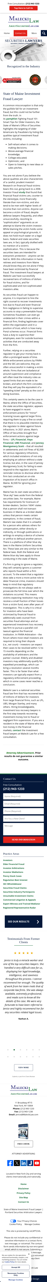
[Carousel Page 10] (27, 1057)
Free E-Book (23, 1144)
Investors (7, 860)
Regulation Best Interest (15, 880)
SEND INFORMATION (23, 839)
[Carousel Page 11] (33, 1057)
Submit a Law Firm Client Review (23, 1076)
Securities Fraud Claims (15, 888)
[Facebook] (10, 1163)
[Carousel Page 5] (33, 1050)
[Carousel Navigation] (23, 1053)
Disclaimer (23, 1188)
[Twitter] (17, 1163)
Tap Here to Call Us (23, 8)
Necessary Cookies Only (16, 1274)
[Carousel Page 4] (27, 1050)
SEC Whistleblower (12, 884)
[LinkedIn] (24, 1163)
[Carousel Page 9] (20, 1057)
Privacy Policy (23, 1193)
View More (23, 1067)
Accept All (15, 1267)
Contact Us (20, 33)
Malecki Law (32, 1267)
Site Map (23, 1197)
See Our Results (18, 921)
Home (7, 33)
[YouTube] (37, 1163)
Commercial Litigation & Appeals (19, 899)
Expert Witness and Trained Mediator (21, 903)
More (34, 33)
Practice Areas (11, 853)
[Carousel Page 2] (14, 1050)
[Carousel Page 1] (8, 1050)
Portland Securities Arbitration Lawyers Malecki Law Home (23, 21)
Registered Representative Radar (19, 907)
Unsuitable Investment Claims (18, 895)
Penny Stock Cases (12, 876)
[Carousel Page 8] (14, 1057)
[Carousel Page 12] (39, 1057)
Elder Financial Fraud (13, 864)
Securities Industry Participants (19, 892)
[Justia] (30, 1163)
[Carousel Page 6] (39, 1050)
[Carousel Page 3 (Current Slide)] (20, 1050)
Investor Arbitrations (13, 868)
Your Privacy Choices (27, 1221)
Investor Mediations (13, 872)
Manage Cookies (32, 1224)
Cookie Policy (15, 1224)
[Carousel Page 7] (8, 1057)
